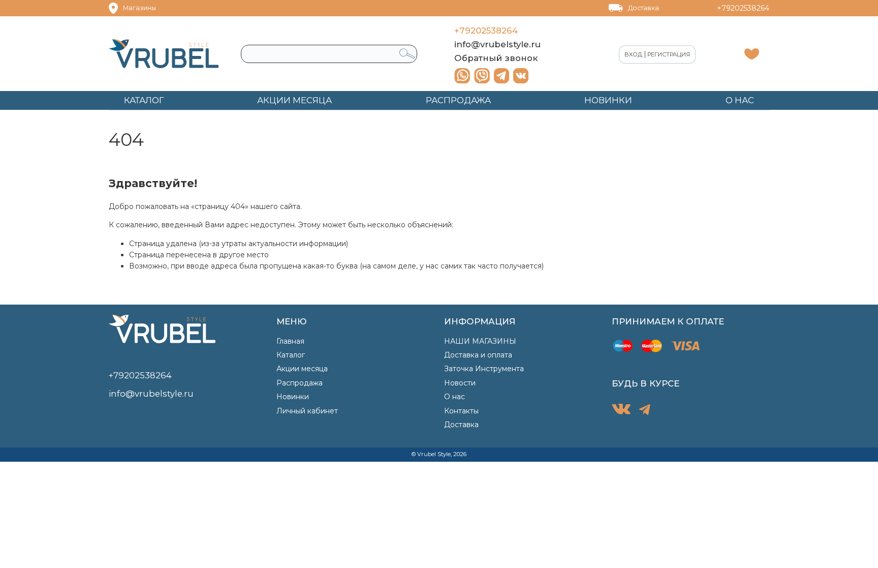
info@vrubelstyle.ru (497, 44)
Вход (633, 54)
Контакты (461, 410)
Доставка (643, 8)
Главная (290, 341)
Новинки (292, 396)
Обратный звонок (496, 58)
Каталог (290, 355)
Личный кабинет (307, 410)
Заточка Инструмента (484, 368)
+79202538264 (743, 8)
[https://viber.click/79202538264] (482, 75)
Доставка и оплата (478, 355)
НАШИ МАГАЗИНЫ (480, 341)
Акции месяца (302, 368)
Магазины (139, 8)
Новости (460, 382)
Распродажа (299, 382)
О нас (454, 396)
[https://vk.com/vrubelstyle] (520, 75)
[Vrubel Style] (164, 53)
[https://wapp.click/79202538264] (462, 75)
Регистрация (668, 54)
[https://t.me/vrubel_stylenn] (501, 75)
